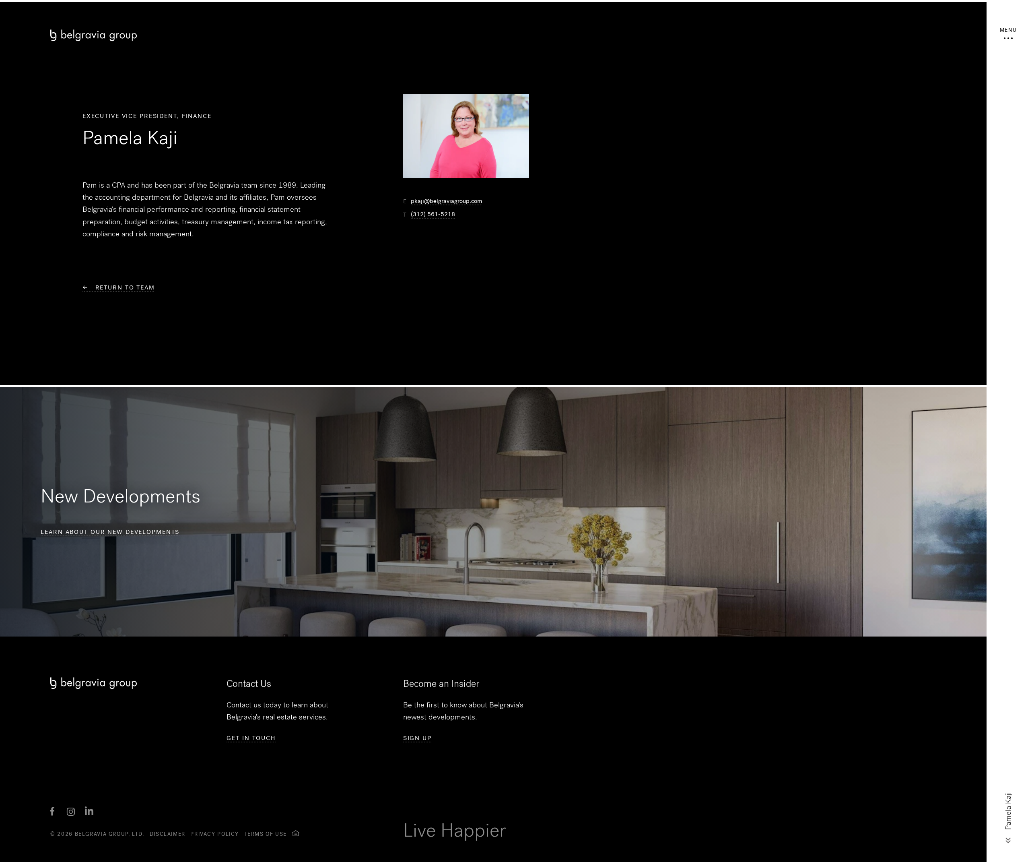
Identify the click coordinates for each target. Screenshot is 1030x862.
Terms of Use (265, 834)
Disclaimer (167, 834)
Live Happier (454, 830)
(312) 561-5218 (433, 214)
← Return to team (118, 287)
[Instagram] (71, 812)
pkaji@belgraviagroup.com (446, 201)
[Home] (289, 35)
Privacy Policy (214, 834)
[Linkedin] (89, 812)
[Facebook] (52, 812)
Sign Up (417, 738)
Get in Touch (251, 738)
